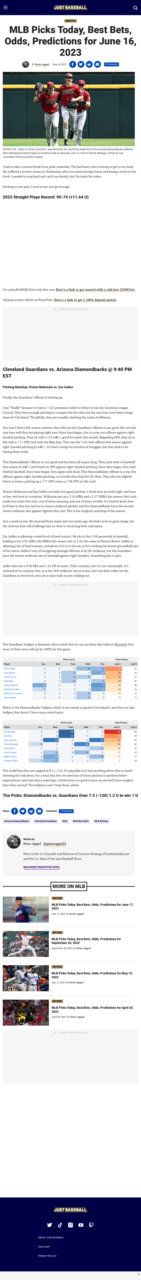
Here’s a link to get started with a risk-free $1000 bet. (95, 289)
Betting (57, 898)
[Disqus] (70, 1143)
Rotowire (121, 644)
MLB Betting (101, 821)
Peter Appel (42, 64)
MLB (64, 821)
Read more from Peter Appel (41, 867)
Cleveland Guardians (46, 821)
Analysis (70, 21)
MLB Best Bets (81, 821)
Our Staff (44, 1246)
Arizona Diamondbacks (16, 821)
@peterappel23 (54, 844)
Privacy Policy (47, 1256)
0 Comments (112, 64)
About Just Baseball (51, 1237)
